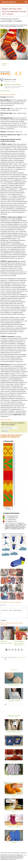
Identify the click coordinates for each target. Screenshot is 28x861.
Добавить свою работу (12, 84)
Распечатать (5, 91)
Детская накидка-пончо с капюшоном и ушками (14, 731)
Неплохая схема (4, 74)
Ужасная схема (1, 74)
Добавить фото (4, 64)
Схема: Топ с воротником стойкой (6, 642)
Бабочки (14, 761)
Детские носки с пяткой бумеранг (13, 795)
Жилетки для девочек (14, 746)
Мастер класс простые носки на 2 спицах (14, 826)
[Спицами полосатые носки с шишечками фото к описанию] (14, 44)
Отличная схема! (10, 74)
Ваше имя (3, 605)
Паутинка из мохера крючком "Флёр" (13, 700)
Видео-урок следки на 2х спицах (14, 810)
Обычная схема (6, 74)
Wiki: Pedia (14, 670)
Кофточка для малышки (13, 775)
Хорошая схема (8, 74)
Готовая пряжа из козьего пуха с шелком (14, 684)
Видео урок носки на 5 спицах (14, 842)
